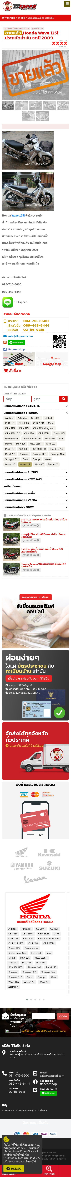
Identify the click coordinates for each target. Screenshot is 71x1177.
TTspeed (10, 18)
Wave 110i (10, 464)
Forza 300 (50, 438)
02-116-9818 (33, 329)
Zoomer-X (53, 464)
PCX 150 (22, 449)
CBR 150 (9, 423)
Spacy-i (36, 459)
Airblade (9, 418)
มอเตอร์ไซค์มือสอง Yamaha (21, 406)
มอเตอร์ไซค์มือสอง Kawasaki (22, 479)
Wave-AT (39, 464)
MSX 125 (21, 443)
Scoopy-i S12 (12, 459)
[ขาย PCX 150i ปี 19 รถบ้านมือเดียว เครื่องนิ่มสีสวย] (12, 524)
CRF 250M (43, 433)
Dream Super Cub (31, 438)
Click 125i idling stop (43, 428)
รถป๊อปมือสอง (12, 486)
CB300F (48, 418)
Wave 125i (38, 28)
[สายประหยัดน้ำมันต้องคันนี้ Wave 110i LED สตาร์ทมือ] (12, 554)
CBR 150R (23, 423)
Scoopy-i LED (39, 454)
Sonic (26, 459)
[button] (27, 999)
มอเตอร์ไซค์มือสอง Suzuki (20, 472)
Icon (61, 438)
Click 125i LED (12, 433)
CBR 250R (38, 423)
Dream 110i (59, 433)
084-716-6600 (36, 320)
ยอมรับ (16, 1168)
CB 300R (35, 418)
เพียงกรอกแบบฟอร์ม (35, 597)
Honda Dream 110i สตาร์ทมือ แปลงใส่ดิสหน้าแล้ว (43, 565)
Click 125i (24, 428)
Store (21, 18)
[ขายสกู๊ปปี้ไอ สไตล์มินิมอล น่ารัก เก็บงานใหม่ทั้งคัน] (12, 539)
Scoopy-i (23, 454)
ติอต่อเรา (42, 1110)
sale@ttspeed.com (20, 336)
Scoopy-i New (57, 454)
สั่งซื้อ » (14, 371)
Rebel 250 (10, 454)
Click (50, 423)
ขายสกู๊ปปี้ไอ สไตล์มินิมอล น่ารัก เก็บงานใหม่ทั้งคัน (43, 535)
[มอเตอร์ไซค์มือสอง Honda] (35, 907)
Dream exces (11, 438)
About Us (9, 1110)
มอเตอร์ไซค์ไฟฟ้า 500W (18, 507)
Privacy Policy (26, 1110)
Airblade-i (22, 418)
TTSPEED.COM (20, 6)
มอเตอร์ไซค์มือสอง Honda (41, 18)
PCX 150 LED (39, 449)
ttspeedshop (16, 349)
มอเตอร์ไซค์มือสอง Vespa (20, 500)
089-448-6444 (36, 325)
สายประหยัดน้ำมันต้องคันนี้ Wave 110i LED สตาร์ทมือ (42, 550)
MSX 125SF (36, 443)
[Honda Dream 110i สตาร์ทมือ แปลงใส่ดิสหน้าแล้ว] (12, 568)
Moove (8, 443)
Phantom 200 (56, 449)
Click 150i (29, 433)
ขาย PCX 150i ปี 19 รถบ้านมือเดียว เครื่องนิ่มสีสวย (44, 521)
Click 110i (10, 428)
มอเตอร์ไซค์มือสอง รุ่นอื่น (19, 493)
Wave (47, 459)
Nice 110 (50, 443)
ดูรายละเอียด (29, 525)
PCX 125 (9, 449)
